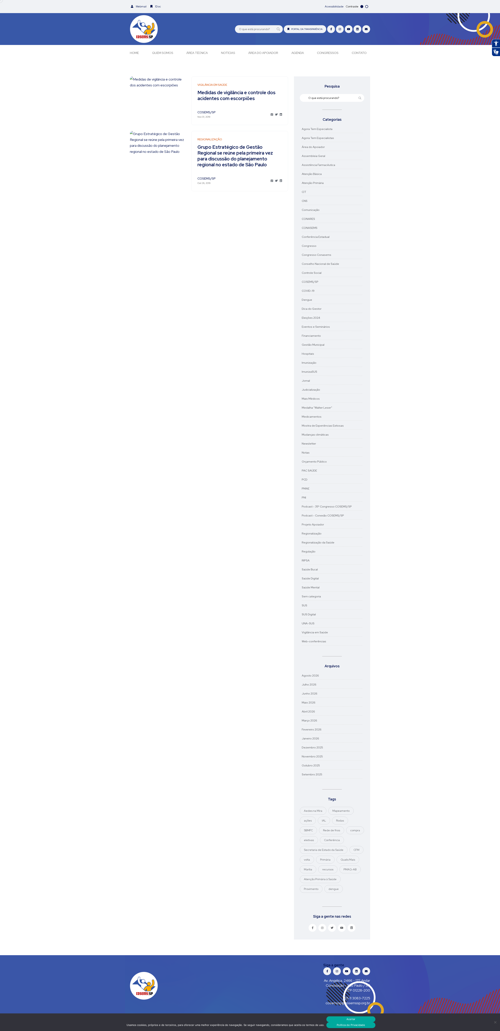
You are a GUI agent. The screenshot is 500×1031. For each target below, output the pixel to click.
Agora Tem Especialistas (318, 138)
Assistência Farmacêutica (318, 165)
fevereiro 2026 (311, 729)
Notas (306, 452)
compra (355, 830)
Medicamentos (311, 416)
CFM (356, 850)
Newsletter (309, 443)
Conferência (332, 840)
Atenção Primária (313, 183)
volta (307, 859)
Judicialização (311, 389)
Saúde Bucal (310, 569)
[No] (495, 1022)
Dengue (307, 300)
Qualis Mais (348, 859)
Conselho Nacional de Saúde (320, 264)
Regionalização (311, 533)
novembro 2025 (312, 756)
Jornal (306, 380)
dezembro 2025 (312, 747)
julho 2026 (309, 684)
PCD (304, 479)
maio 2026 (308, 702)
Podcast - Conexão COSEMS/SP (323, 515)
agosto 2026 (310, 675)
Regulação (308, 551)
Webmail (140, 6)
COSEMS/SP (310, 282)
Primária (325, 859)
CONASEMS (309, 228)
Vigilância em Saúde (315, 632)
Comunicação (311, 210)
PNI (304, 497)
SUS (304, 605)
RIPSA (306, 560)
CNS (304, 201)
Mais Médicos (311, 398)
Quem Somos (162, 53)
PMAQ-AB (350, 869)
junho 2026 (309, 693)
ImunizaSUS (309, 371)
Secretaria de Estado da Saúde (323, 850)
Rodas (340, 820)
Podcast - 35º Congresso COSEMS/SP (327, 506)
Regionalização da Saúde (318, 542)
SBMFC (308, 830)
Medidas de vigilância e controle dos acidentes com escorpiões (236, 95)
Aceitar (350, 1019)
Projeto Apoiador (313, 524)
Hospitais (308, 353)
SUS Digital (309, 614)
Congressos (327, 53)
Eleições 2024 (311, 318)
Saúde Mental (311, 587)
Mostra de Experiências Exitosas (323, 425)
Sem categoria (311, 596)
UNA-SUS (308, 623)
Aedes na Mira (313, 811)
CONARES (308, 219)
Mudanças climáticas (315, 434)
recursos (327, 869)
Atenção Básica (312, 174)
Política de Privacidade (351, 1025)
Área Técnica (197, 53)
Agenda (297, 53)
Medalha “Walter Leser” (317, 407)
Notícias (228, 53)
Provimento (311, 889)
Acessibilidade (334, 6)
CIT (304, 192)
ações (308, 820)
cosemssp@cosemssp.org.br (348, 1003)
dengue (334, 889)
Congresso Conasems (316, 255)
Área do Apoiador (263, 53)
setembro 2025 (312, 774)
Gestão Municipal (313, 344)
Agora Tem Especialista (317, 129)
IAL (324, 820)
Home (134, 53)
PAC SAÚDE (309, 470)
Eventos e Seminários (316, 326)
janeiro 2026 (310, 738)
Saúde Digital (310, 578)
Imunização (309, 362)
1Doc (157, 6)
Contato (359, 53)
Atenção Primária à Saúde (320, 879)
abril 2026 (308, 711)
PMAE (305, 488)
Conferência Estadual (315, 237)
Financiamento (311, 335)
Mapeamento (341, 811)
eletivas (309, 840)
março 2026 (309, 720)
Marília (308, 869)
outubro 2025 (311, 765)
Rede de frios (331, 830)
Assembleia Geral (313, 156)
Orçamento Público (314, 461)
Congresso (309, 246)
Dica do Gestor (311, 309)
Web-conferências (314, 641)
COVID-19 (308, 291)
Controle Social (311, 273)
